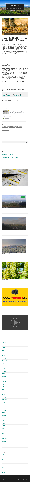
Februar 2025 (4, 371)
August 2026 (4, 342)
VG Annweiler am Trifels (6, 130)
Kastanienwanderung (12, 127)
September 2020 (4, 438)
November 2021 (4, 431)
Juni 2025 (3, 365)
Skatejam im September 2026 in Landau (7, 154)
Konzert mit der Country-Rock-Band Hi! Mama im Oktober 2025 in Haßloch (22, 134)
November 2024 (4, 376)
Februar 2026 (4, 352)
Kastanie (20, 126)
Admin (3, 454)
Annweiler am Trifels (8, 126)
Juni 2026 (3, 345)
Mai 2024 (3, 386)
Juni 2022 (3, 423)
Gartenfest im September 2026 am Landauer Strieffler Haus (10, 159)
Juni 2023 (3, 404)
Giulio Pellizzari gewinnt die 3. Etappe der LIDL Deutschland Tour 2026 (11, 157)
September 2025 (4, 360)
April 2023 (3, 407)
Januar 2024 (3, 392)
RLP (2, 464)
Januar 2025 (3, 373)
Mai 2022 (3, 425)
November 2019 (4, 441)
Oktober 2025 (4, 358)
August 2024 (4, 381)
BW (2, 457)
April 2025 (3, 368)
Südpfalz (5, 124)
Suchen (3, 140)
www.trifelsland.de (6, 95)
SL (2, 465)
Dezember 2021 (4, 430)
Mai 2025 (3, 366)
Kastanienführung (5, 127)
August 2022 (4, 420)
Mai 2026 (3, 347)
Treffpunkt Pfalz (15, 5)
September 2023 (4, 399)
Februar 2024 (4, 391)
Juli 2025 (3, 363)
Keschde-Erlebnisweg (19, 127)
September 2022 (4, 418)
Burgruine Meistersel (15, 126)
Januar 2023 (3, 412)
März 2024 (3, 389)
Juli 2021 (3, 436)
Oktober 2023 (4, 397)
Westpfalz (3, 472)
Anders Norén (23, 479)
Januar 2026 (3, 353)
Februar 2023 (4, 410)
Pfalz (2, 462)
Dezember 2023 (4, 394)
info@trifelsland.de (17, 95)
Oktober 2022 (4, 417)
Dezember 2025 (4, 355)
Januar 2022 (3, 428)
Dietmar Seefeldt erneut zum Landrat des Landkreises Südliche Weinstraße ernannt (8, 134)
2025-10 (4, 126)
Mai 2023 (3, 405)
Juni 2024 (3, 384)
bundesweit (3, 456)
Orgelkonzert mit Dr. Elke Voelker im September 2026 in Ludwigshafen (11, 160)
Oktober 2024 (4, 378)
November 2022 (4, 415)
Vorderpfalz (3, 470)
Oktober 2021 (4, 433)
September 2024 (4, 379)
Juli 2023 (3, 402)
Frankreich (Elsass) (4, 459)
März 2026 (3, 350)
